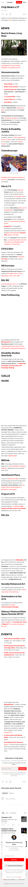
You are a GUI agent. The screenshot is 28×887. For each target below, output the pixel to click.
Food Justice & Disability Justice (14, 638)
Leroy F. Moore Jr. (9, 99)
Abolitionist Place (13, 478)
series (6, 744)
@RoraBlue (20, 560)
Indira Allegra (8, 84)
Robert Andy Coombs (11, 87)
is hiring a (12, 605)
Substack (6, 883)
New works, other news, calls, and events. (9, 820)
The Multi (15, 235)
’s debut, (10, 235)
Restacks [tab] (11, 793)
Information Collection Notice (17, 774)
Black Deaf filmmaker (13, 233)
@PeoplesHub (8, 704)
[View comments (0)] (6, 14)
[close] (23, 835)
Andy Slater (8, 102)
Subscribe (19, 2)
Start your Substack (10, 879)
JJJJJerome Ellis (9, 96)
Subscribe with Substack (15, 865)
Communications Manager (10, 607)
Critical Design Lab (10, 89)
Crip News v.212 (6, 817)
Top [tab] (3, 813)
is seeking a (16, 506)
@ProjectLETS (6, 342)
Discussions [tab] (13, 813)
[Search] (25, 813)
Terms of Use (21, 772)
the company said (19, 196)
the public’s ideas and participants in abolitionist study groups (13, 487)
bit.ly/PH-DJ (8, 732)
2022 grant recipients (11, 118)
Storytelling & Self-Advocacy (13, 742)
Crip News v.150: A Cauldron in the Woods (8, 830)
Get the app (22, 879)
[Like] (2, 14)
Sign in (24, 2)
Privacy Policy (19, 872)
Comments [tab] (5, 793)
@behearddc (13, 456)
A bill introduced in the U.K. (9, 284)
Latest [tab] (7, 813)
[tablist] (8, 793)
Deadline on (9, 622)
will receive (20, 256)
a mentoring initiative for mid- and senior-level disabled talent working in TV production (15, 242)
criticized (20, 190)
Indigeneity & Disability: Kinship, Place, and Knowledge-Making (13, 366)
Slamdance (7, 226)
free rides (4, 259)
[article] (14, 821)
